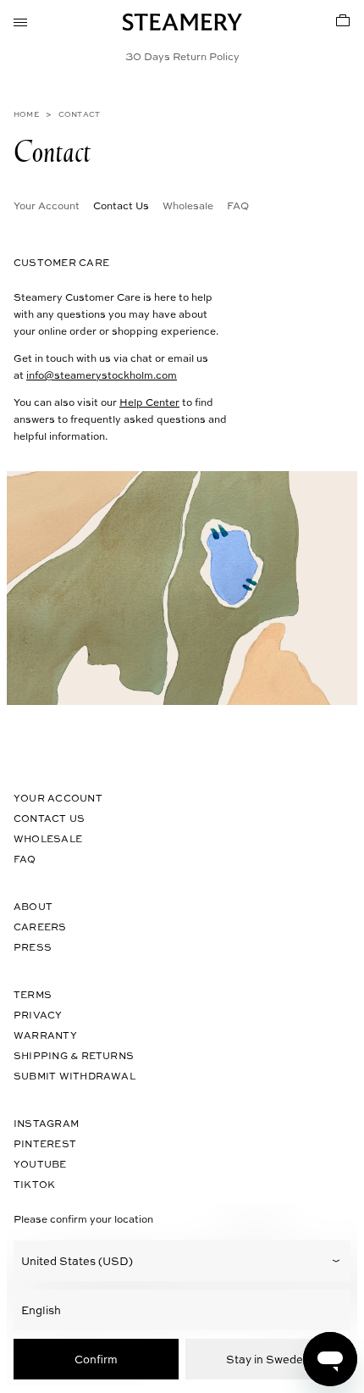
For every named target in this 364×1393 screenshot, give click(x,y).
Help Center (149, 401)
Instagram (46, 1123)
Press (33, 947)
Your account (58, 798)
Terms (33, 994)
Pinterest (45, 1143)
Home (26, 113)
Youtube (40, 1164)
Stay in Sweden (268, 1359)
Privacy (38, 1014)
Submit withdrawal (74, 1075)
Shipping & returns (74, 1055)
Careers (40, 926)
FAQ (238, 205)
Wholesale (188, 205)
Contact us (49, 818)
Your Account (47, 205)
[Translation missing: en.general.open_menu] (20, 20)
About (33, 906)
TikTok (34, 1184)
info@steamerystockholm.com (101, 374)
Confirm (96, 1359)
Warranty (45, 1035)
